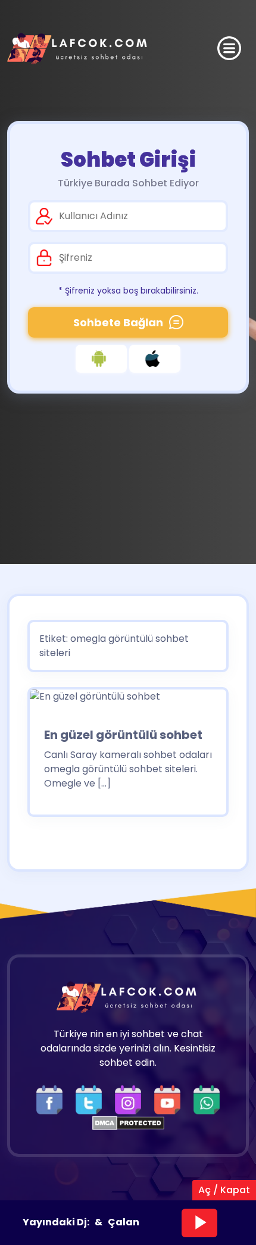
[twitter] (91, 1099)
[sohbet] (78, 48)
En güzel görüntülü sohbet (123, 734)
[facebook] (52, 1099)
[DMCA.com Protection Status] (128, 1122)
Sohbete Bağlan (118, 322)
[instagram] (131, 1099)
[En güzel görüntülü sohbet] (95, 700)
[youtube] (170, 1099)
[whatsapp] (206, 1099)
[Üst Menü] (229, 48)
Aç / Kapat (224, 1190)
